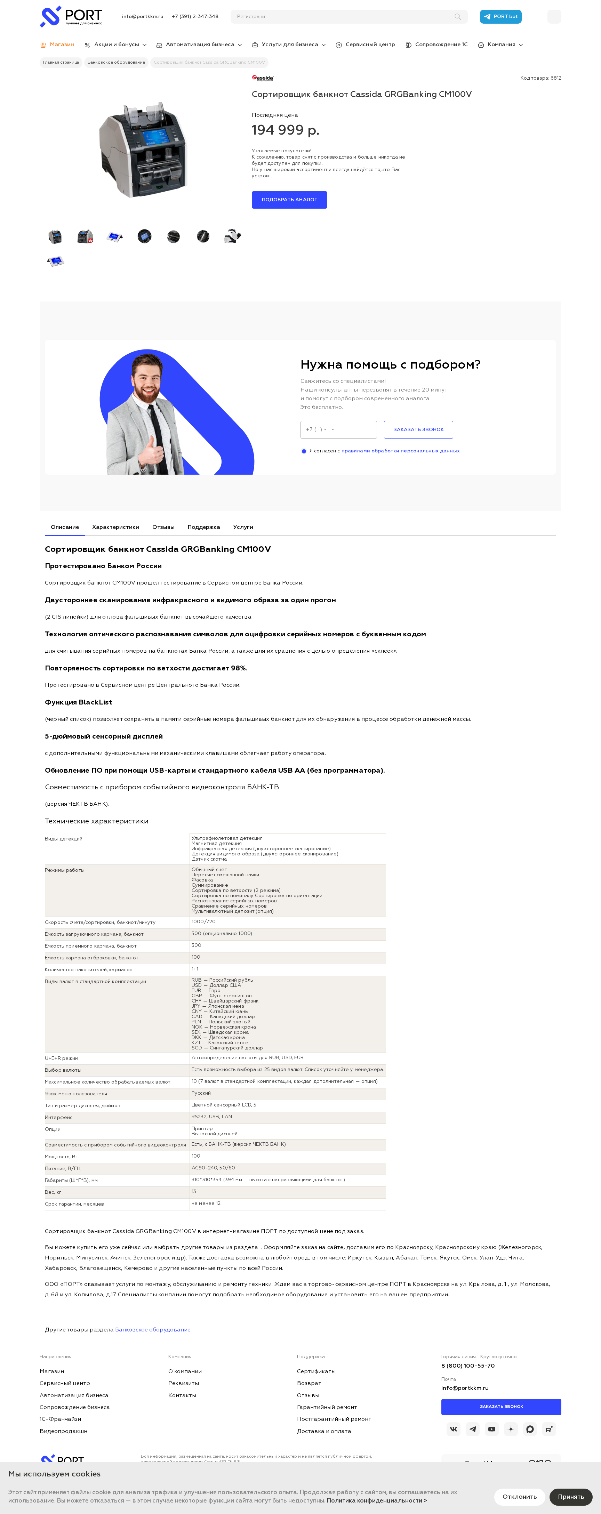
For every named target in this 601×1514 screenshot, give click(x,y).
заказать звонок (419, 429)
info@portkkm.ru (142, 16)
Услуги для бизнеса (290, 45)
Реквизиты (183, 1383)
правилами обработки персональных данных (401, 451)
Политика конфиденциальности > (377, 1501)
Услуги (243, 527)
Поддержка (204, 527)
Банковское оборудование (153, 1330)
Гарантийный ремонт (327, 1407)
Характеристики (115, 527)
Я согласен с (384, 451)
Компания (501, 45)
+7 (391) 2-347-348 (195, 16)
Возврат (309, 1383)
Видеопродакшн (63, 1431)
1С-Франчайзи (60, 1419)
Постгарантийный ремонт (334, 1419)
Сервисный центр (370, 45)
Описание (65, 527)
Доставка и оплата (324, 1431)
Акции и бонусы (116, 45)
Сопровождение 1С (441, 45)
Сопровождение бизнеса (75, 1407)
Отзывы (163, 527)
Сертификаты (316, 1372)
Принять (571, 1497)
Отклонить (520, 1497)
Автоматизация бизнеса (200, 45)
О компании (185, 1372)
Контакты (182, 1396)
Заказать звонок (501, 1407)
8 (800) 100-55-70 (468, 1366)
